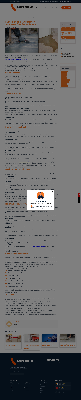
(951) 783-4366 (47, 208)
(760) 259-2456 (47, 205)
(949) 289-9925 (46, 206)
